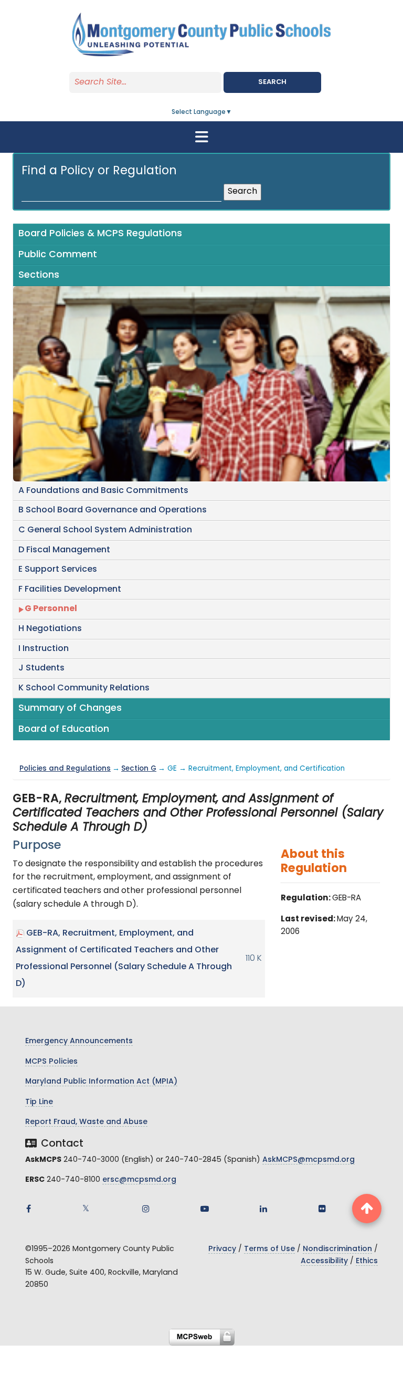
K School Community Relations (84, 688)
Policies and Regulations (65, 768)
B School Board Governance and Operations (112, 510)
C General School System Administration (105, 530)
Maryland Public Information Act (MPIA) (101, 1082)
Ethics (367, 1261)
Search (272, 82)
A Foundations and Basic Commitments (103, 491)
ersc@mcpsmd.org (139, 1180)
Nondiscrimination (337, 1249)
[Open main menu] (201, 137)
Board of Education (63, 729)
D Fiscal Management (64, 550)
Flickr (322, 1208)
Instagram (145, 1208)
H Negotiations (50, 629)
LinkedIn (263, 1208)
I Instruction (43, 649)
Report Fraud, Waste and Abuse (86, 1122)
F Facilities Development (69, 589)
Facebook (28, 1208)
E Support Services (57, 569)
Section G (138, 768)
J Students (41, 668)
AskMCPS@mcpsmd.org (308, 1160)
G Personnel (51, 609)
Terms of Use (269, 1249)
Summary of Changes (70, 708)
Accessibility (324, 1261)
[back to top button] (366, 1208)
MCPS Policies (51, 1062)
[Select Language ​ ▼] (232, 112)
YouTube (204, 1208)
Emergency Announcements (79, 1041)
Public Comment (57, 254)
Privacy (222, 1249)
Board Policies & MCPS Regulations (100, 233)
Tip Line (39, 1102)
